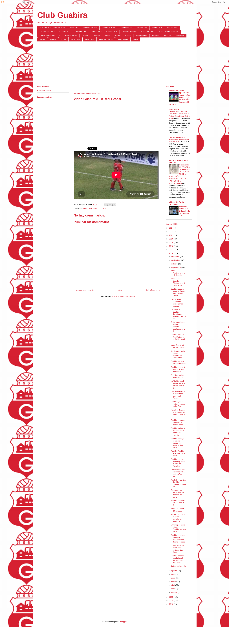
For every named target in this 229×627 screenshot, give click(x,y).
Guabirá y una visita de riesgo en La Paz (178, 404)
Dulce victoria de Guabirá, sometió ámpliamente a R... (178, 326)
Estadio (97, 36)
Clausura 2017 (65, 32)
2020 (171, 239)
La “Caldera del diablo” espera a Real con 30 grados (178, 384)
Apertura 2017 (126, 28)
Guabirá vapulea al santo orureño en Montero (178, 517)
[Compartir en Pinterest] (115, 204)
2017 (171, 250)
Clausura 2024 (111, 32)
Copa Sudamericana (47, 36)
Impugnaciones (141, 36)
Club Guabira (62, 15)
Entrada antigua (153, 290)
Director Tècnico (71, 36)
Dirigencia (85, 36)
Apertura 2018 (142, 28)
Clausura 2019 (96, 32)
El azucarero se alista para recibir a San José (177, 548)
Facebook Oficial (44, 90)
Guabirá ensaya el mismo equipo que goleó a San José (177, 443)
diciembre (175, 256)
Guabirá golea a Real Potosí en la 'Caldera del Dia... (178, 338)
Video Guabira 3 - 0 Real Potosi (178, 346)
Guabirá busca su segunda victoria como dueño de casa (178, 538)
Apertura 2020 (172, 28)
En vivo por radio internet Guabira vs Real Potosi (178, 354)
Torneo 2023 (89, 39)
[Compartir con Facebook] (112, 204)
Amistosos (74, 28)
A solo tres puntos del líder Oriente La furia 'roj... (178, 483)
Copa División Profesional (168, 32)
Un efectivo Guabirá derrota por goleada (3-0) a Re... (178, 314)
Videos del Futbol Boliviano (177, 203)
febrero (174, 592)
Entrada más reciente (85, 290)
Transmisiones (122, 39)
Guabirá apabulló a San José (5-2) (178, 502)
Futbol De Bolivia (177, 137)
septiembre (176, 267)
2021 (171, 235)
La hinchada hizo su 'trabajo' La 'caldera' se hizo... (178, 472)
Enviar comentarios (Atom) (123, 296)
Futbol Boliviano (176, 91)
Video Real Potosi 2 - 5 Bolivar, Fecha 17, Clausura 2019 (184, 211)
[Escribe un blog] (107, 204)
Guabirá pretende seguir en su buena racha (178, 422)
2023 (171, 232)
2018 (171, 246)
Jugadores (167, 36)
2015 (171, 597)
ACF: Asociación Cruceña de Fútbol (52, 28)
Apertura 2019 (157, 28)
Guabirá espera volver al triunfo (178, 362)
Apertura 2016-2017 (109, 28)
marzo (174, 589)
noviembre (176, 260)
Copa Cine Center (148, 32)
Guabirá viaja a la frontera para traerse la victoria (178, 431)
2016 (171, 253)
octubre (174, 264)
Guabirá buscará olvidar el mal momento (178, 369)
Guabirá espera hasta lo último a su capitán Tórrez (178, 292)
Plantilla (53, 39)
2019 (171, 242)
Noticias (42, 39)
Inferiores (155, 36)
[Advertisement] (114, 64)
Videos (135, 39)
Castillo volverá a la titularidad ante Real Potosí (178, 394)
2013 (171, 604)
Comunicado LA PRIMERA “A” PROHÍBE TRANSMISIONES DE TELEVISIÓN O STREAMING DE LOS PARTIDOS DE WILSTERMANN (179, 174)
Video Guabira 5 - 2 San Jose (178, 510)
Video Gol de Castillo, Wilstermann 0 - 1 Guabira (178, 282)
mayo (173, 581)
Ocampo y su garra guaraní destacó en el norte (177, 493)
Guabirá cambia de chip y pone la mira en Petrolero (178, 462)
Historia (128, 36)
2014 (171, 600)
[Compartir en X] (110, 204)
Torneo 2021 (75, 39)
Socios (63, 39)
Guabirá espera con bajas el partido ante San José (177, 559)
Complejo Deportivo (129, 32)
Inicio (120, 290)
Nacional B (180, 36)
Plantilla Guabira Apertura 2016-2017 (178, 453)
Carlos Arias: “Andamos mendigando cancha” (177, 302)
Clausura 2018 (80, 32)
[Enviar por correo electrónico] (105, 204)
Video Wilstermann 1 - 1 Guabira (178, 273)
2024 (171, 228)
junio (173, 578)
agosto (174, 571)
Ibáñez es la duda (178, 566)
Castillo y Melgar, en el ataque (178, 376)
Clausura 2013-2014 (47, 32)
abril (173, 585)
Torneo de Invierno (106, 39)
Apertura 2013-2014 (89, 28)
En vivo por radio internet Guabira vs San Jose (178, 528)
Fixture (107, 36)
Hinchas (117, 36)
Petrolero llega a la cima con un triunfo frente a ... (178, 413)
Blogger (123, 621)
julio (173, 574)
